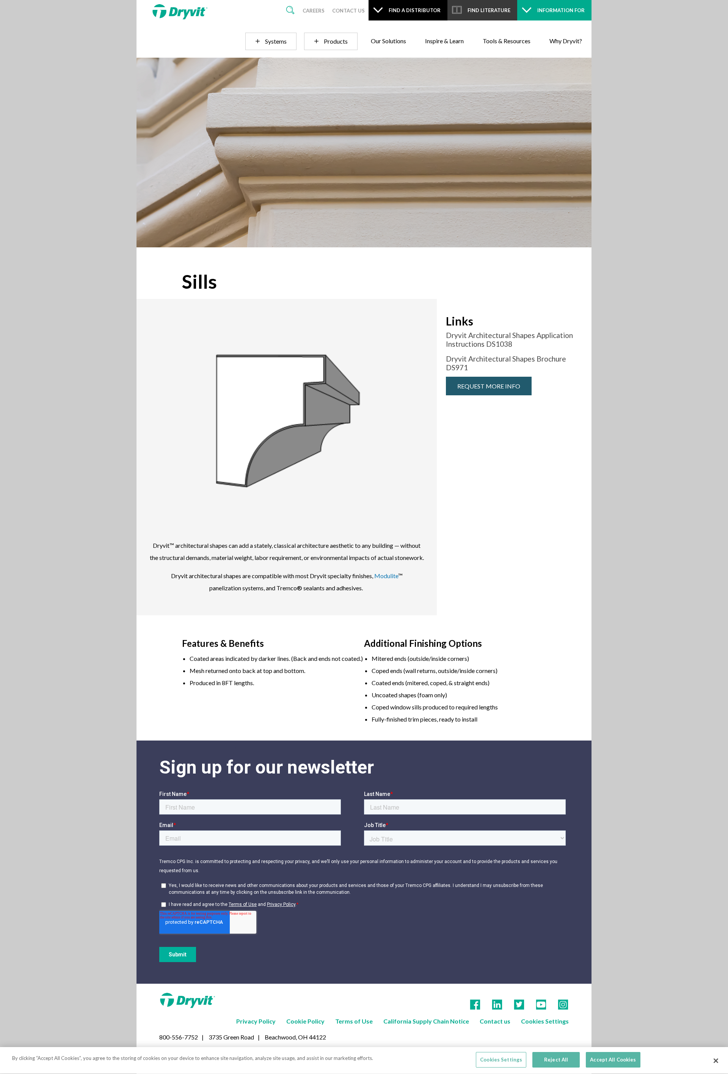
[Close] (716, 1060)
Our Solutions (388, 40)
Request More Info (488, 386)
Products (336, 41)
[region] (364, 1060)
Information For (561, 10)
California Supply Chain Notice (426, 1021)
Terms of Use (354, 1021)
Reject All (556, 1060)
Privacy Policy (256, 1021)
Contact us (495, 1021)
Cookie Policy (305, 1021)
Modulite (386, 575)
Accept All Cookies (613, 1060)
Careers (314, 11)
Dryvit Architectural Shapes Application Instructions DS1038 (509, 339)
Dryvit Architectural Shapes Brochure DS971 (506, 363)
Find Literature (489, 10)
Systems (276, 41)
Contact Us (348, 11)
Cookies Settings (545, 1021)
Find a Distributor (415, 10)
